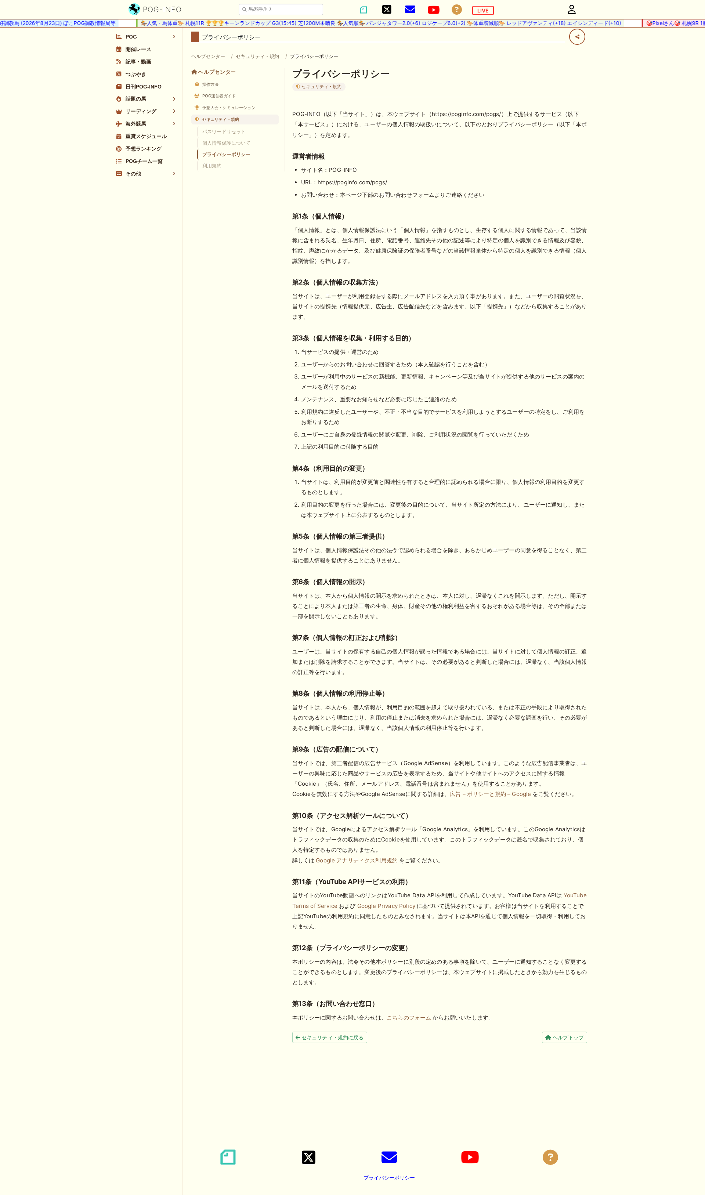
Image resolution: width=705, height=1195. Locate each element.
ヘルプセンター (208, 56)
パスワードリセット (224, 131)
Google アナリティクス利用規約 (357, 860)
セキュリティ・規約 (257, 56)
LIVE (483, 10)
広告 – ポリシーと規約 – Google (490, 793)
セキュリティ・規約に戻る (332, 1037)
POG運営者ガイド (218, 95)
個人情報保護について (226, 143)
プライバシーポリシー (226, 154)
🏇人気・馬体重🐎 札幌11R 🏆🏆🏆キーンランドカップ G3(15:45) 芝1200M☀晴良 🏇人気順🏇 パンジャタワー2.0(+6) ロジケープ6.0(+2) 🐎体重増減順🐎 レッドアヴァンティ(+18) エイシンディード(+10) (365, 23)
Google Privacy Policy (386, 905)
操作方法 (210, 84)
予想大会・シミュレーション (228, 107)
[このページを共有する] (577, 37)
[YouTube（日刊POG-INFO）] (434, 10)
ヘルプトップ (567, 1037)
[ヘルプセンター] (457, 9)
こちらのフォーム (409, 1017)
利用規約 (212, 166)
